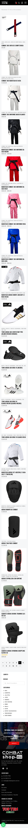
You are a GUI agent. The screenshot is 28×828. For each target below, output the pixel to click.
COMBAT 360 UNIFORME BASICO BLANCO (13, 114)
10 (13, 666)
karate (3, 293)
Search (4, 683)
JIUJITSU (7, 695)
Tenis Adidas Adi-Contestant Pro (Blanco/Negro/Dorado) (12, 333)
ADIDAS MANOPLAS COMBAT (9, 510)
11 (16, 666)
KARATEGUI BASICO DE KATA (14, 77)
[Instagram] (7, 768)
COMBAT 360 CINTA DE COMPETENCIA (12, 45)
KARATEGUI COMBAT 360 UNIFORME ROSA (13, 224)
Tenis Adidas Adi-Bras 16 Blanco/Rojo (13, 437)
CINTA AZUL (7, 42)
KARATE (7, 699)
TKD (5, 330)
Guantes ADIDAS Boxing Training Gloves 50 (13, 615)
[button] (10, 27)
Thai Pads (3, 541)
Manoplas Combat (20, 506)
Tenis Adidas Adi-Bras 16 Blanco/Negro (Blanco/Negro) (11, 402)
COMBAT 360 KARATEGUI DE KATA (11, 81)
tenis (14, 435)
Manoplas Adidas (11, 506)
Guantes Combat (20, 610)
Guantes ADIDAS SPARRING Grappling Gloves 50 (13, 652)
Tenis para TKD (19, 365)
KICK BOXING (8, 702)
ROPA (6, 708)
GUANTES (7, 693)
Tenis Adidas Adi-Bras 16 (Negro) (11, 368)
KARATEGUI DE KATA (6, 78)
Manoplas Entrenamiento (7, 507)
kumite (19, 469)
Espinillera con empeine (12, 576)
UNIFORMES (8, 715)
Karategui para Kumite (17, 293)
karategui (10, 146)
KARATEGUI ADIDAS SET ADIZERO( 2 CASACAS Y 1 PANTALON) (13, 473)
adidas (3, 328)
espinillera (4, 575)
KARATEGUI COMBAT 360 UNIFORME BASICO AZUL (13, 260)
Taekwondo (8, 399)
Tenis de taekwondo (15, 328)
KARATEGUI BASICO (12, 112)
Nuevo (3, 365)
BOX (6, 690)
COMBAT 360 (4, 77)
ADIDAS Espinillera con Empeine (11, 578)
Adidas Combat (5, 610)
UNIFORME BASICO (22, 112)
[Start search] (19, 3)
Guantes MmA (13, 647)
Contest (8, 328)
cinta (2, 42)
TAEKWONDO (8, 713)
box (11, 610)
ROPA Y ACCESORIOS (10, 711)
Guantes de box (5, 611)
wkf (24, 293)
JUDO (6, 697)
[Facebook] (3, 768)
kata (12, 78)
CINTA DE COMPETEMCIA (16, 42)
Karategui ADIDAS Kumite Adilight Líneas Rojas (13, 296)
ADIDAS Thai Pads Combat (9, 543)
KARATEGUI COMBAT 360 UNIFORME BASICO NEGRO (13, 151)
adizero (3, 469)
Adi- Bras (3, 435)
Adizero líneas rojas (11, 469)
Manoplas (3, 506)
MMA (6, 704)
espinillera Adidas (12, 575)
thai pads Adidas (11, 541)
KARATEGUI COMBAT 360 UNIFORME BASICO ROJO (13, 188)
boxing (14, 610)
